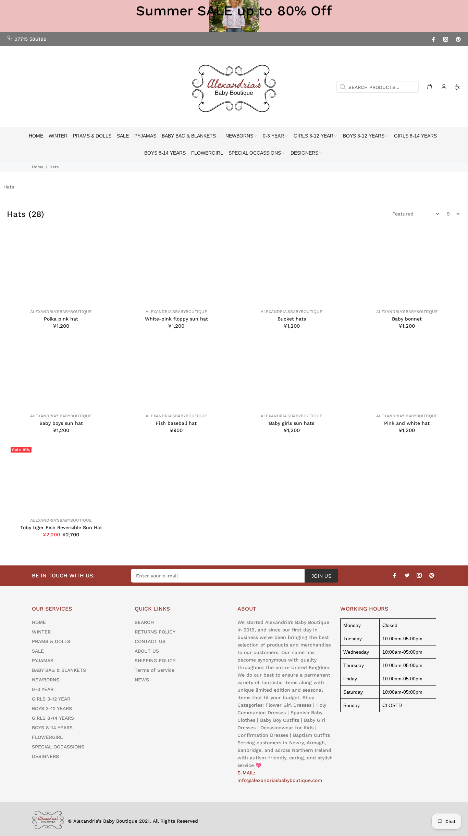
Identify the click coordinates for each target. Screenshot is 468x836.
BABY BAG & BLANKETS (59, 670)
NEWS (142, 679)
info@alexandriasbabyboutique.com (279, 780)
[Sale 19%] (61, 477)
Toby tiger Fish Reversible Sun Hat (61, 527)
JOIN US (321, 576)
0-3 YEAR (42, 689)
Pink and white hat (407, 423)
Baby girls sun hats (291, 423)
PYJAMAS (42, 660)
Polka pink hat (61, 319)
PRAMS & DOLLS (51, 641)
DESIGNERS (45, 756)
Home (38, 167)
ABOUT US (147, 651)
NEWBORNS (45, 679)
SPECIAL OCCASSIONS (58, 746)
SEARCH (144, 622)
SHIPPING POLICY (155, 660)
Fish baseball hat (176, 423)
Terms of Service (154, 670)
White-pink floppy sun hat (176, 319)
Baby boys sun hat (61, 423)
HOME (39, 622)
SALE (38, 651)
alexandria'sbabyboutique (61, 311)
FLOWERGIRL (47, 737)
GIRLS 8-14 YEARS (53, 718)
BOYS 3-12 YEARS (52, 708)
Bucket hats (292, 319)
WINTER (41, 632)
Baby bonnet (407, 319)
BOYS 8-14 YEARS (52, 727)
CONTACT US (150, 641)
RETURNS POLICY (155, 632)
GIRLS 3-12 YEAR (51, 699)
